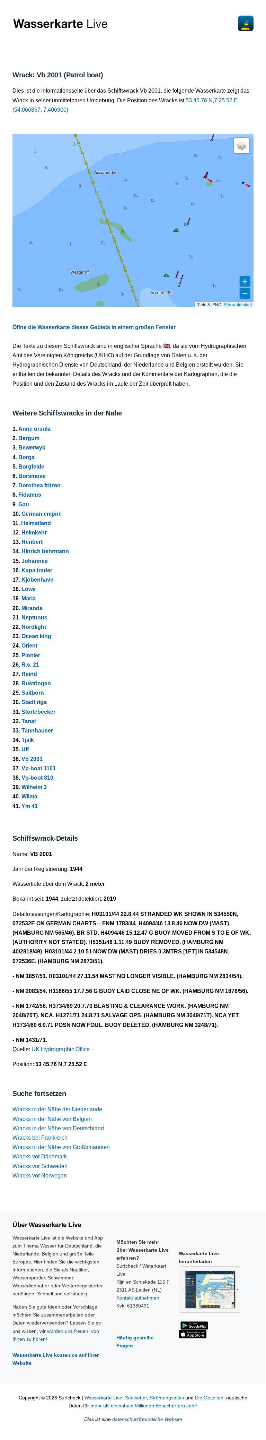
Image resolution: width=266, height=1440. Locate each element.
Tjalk (27, 740)
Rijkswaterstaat (237, 304)
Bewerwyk (31, 448)
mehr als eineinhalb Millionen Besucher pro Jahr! (143, 1405)
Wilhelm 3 (34, 787)
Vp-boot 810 (37, 778)
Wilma (29, 796)
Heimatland (36, 523)
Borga (26, 457)
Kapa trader (36, 570)
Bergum (28, 438)
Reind (29, 674)
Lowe (28, 589)
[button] (243, 182)
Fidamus (29, 495)
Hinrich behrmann (45, 551)
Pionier (30, 655)
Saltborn (32, 693)
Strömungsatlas (167, 1397)
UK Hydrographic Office (61, 1049)
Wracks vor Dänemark (39, 1156)
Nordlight (33, 627)
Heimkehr (34, 532)
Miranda (32, 608)
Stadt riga (34, 702)
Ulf (25, 749)
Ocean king (36, 636)
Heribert (32, 542)
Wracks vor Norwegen (39, 1175)
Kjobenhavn (37, 580)
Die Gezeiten (209, 1397)
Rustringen (36, 683)
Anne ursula (34, 429)
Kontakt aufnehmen (137, 1298)
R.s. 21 (30, 665)
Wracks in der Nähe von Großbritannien (61, 1147)
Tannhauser (37, 731)
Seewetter (136, 1397)
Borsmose (32, 476)
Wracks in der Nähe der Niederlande (57, 1109)
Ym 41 (29, 806)
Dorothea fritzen (39, 485)
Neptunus (34, 617)
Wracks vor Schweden (40, 1166)
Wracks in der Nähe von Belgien (52, 1119)
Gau (23, 504)
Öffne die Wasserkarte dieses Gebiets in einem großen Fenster (94, 327)
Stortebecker (38, 712)
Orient (29, 646)
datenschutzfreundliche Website (147, 1419)
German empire (41, 514)
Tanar (28, 721)
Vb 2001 (32, 759)
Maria (28, 598)
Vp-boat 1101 (38, 768)
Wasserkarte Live (103, 1397)
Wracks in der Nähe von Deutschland (58, 1128)
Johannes (34, 561)
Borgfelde (31, 467)
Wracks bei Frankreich (40, 1138)
